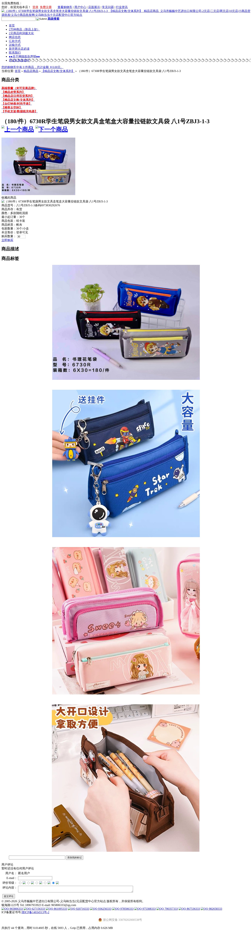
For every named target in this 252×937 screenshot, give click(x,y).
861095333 (60, 908)
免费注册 (46, 7)
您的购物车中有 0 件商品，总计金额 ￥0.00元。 (32, 67)
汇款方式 (15, 41)
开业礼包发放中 (19, 60)
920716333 (82, 908)
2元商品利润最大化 (21, 33)
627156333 (38, 908)
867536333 (193, 908)
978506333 (127, 908)
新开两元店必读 (19, 48)
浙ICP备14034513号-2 (35, 912)
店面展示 (94, 7)
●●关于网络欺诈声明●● (24, 56)
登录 (35, 7)
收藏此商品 (8, 197)
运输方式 (15, 44)
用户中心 (80, 7)
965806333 (16, 908)
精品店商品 (31, 71)
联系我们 (15, 52)
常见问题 (108, 7)
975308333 (149, 908)
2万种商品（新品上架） (24, 29)
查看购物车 (65, 7)
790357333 (171, 908)
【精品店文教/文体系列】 (58, 71)
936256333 (104, 908)
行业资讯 (122, 7)
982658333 (215, 908)
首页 (12, 25)
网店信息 (15, 37)
